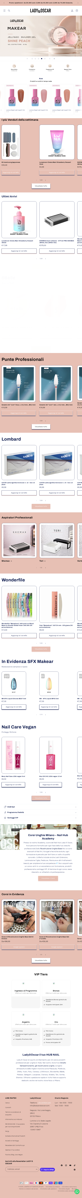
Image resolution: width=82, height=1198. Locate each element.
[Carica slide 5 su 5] (44, 58)
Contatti (8, 1107)
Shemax (6, 561)
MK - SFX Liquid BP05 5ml (49, 698)
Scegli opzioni (19, 947)
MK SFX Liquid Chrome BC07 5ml (14, 698)
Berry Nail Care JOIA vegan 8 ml (13, 776)
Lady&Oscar (27, 1186)
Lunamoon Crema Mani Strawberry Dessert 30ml (55, 163)
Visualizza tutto (41, 186)
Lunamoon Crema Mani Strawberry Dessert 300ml (17, 241)
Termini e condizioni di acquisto (13, 1113)
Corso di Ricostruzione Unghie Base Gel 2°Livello (54, 937)
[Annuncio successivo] (78, 3)
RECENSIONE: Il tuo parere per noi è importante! (15, 1125)
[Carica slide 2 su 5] (35, 58)
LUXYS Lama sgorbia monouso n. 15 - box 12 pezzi (56, 483)
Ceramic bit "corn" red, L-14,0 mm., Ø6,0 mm (55, 405)
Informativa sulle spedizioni (48, 1188)
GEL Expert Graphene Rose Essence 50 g (17, 327)
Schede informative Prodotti (15, 1136)
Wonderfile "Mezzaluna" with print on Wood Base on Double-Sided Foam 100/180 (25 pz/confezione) (18, 625)
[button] (4, 10)
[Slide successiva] (50, 59)
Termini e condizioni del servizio (28, 1188)
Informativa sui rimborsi (13, 1119)
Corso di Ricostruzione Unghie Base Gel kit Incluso (18, 937)
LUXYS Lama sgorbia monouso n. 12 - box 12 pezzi (18, 483)
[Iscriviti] (36, 1169)
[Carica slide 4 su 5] (41, 58)
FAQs (7, 1131)
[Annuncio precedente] (4, 3)
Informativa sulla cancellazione (67, 1191)
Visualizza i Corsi (48, 878)
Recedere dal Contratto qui (15, 1145)
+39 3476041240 (44, 1103)
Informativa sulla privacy (69, 1186)
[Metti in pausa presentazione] (55, 59)
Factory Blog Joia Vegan (14, 1154)
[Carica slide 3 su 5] (38, 58)
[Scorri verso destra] (45, 180)
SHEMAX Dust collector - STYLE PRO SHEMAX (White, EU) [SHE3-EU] (56, 241)
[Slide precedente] (27, 59)
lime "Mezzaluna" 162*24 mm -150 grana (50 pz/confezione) (56, 626)
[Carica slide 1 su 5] (32, 58)
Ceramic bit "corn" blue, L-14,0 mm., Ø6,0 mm (19, 405)
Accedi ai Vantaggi (12, 1140)
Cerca (7, 1103)
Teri (41, 561)
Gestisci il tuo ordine (12, 1150)
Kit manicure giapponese (11, 162)
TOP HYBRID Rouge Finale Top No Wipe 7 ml (55, 327)
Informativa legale (64, 1188)
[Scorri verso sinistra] (36, 180)
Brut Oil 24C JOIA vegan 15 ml (50, 776)
